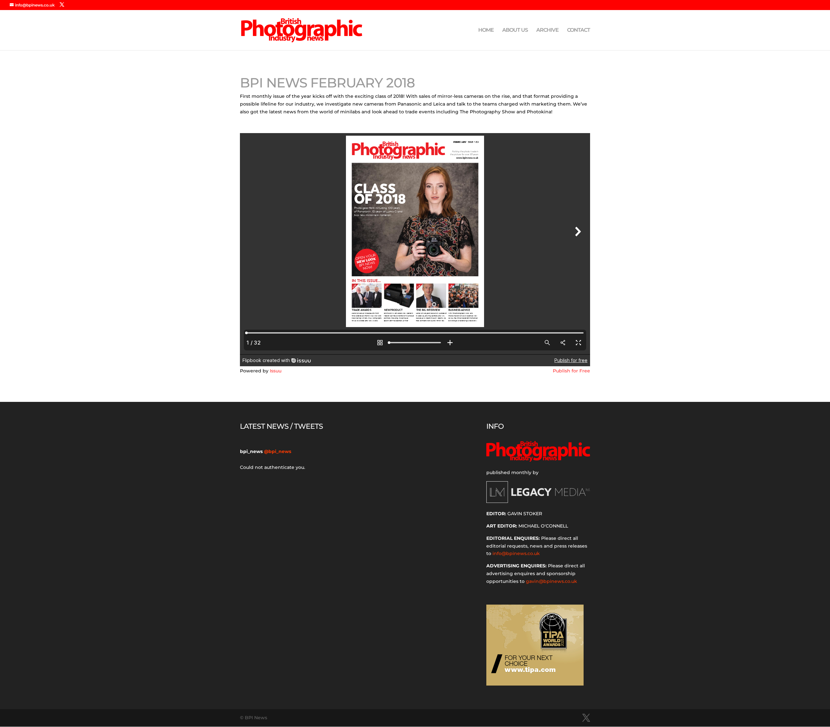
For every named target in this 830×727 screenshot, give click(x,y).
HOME (486, 30)
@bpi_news (277, 451)
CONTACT (578, 30)
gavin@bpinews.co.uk (551, 581)
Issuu (275, 371)
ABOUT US (515, 30)
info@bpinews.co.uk (516, 553)
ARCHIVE (547, 30)
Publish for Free (571, 371)
